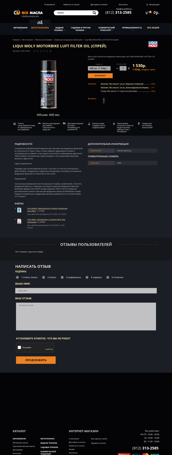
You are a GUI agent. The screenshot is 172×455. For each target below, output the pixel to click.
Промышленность (132, 27)
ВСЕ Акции (153, 27)
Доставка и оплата (99, 4)
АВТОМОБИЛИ (19, 438)
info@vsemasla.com (30, 16)
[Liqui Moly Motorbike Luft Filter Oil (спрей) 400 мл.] (48, 84)
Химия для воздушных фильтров (68, 40)
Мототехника (40, 27)
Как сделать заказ (99, 438)
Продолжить (35, 360)
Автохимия (18, 450)
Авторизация (154, 4)
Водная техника (58, 28)
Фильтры (17, 453)
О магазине (49, 4)
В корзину (100, 75)
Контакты (123, 4)
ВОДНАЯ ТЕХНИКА (49, 443)
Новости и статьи (71, 4)
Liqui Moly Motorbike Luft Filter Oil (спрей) (101, 40)
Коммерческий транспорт (106, 28)
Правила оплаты (98, 443)
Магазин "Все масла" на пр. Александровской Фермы (124, 87)
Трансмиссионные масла (24, 446)
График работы (123, 9)
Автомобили (20, 27)
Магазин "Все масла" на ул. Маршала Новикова (122, 84)
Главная (16, 40)
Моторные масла (20, 442)
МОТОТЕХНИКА (47, 438)
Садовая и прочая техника (81, 28)
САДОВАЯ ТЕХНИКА (49, 447)
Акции (71, 449)
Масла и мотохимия (43, 40)
